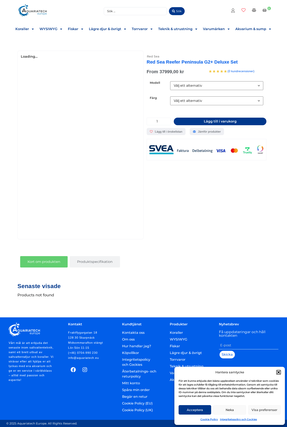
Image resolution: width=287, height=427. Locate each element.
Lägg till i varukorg (220, 121)
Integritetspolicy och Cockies (238, 419)
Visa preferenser (264, 410)
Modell (155, 82)
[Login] (233, 11)
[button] (278, 372)
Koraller (22, 29)
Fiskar (73, 29)
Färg (153, 97)
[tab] (44, 261)
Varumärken (214, 29)
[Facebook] (73, 369)
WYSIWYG (48, 29)
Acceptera (195, 410)
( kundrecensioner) (241, 71)
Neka (230, 410)
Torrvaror (140, 29)
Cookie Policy (209, 419)
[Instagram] (85, 369)
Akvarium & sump (250, 29)
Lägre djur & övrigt (105, 29)
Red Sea (153, 56)
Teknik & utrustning (175, 29)
